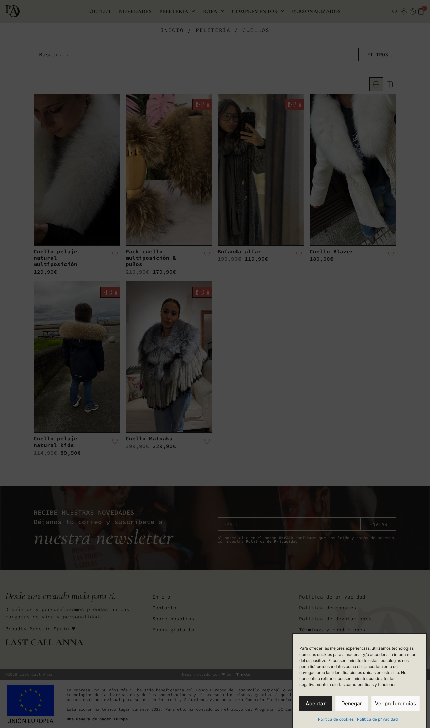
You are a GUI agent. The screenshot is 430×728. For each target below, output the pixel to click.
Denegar (351, 703)
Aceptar (316, 703)
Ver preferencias (395, 703)
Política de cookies (336, 719)
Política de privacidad (377, 719)
